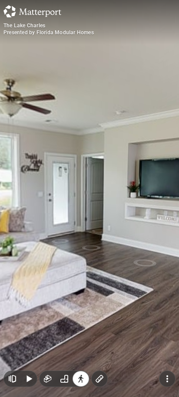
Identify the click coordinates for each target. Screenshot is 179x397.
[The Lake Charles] (89, 198)
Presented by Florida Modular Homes (48, 33)
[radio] (48, 379)
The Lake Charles (24, 26)
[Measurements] (99, 379)
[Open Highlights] (12, 379)
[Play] (28, 379)
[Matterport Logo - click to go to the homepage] (32, 11)
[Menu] (167, 379)
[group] (64, 379)
